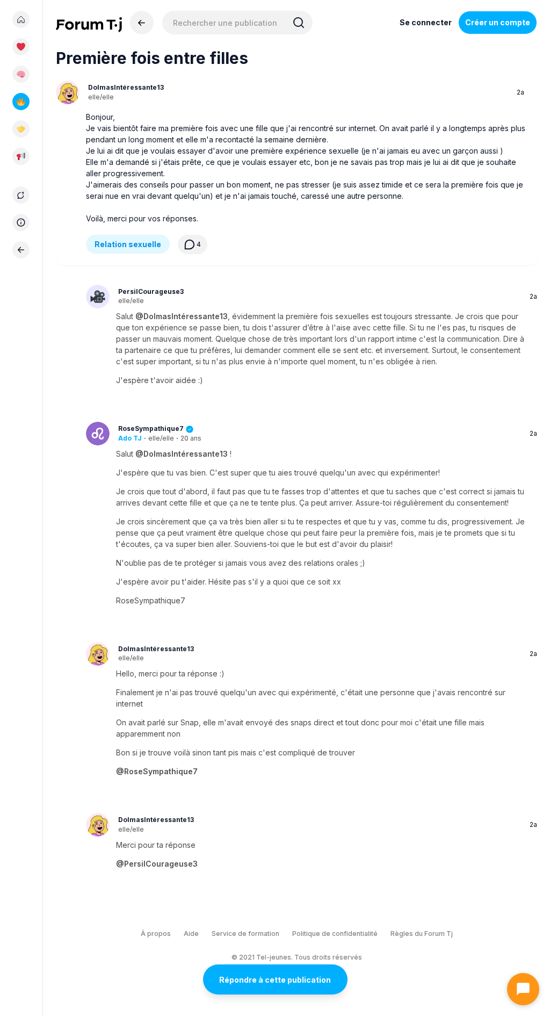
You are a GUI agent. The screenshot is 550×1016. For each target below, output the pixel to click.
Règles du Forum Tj (421, 933)
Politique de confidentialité (335, 933)
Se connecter (426, 22)
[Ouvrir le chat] (523, 989)
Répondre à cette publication (275, 979)
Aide (191, 933)
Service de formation (245, 933)
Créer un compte (497, 22)
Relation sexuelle (128, 244)
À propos (156, 933)
